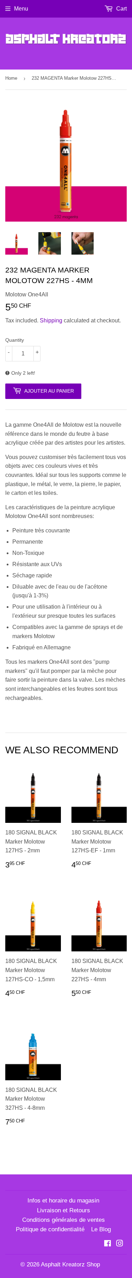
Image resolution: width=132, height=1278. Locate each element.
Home (11, 78)
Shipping (51, 320)
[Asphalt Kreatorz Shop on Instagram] (119, 1244)
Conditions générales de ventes (63, 1220)
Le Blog (101, 1229)
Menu (21, 9)
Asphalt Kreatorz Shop (70, 1264)
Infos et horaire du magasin (63, 1200)
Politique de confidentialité (50, 1229)
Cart (121, 9)
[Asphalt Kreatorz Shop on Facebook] (107, 1244)
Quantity (14, 340)
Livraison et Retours (63, 1210)
